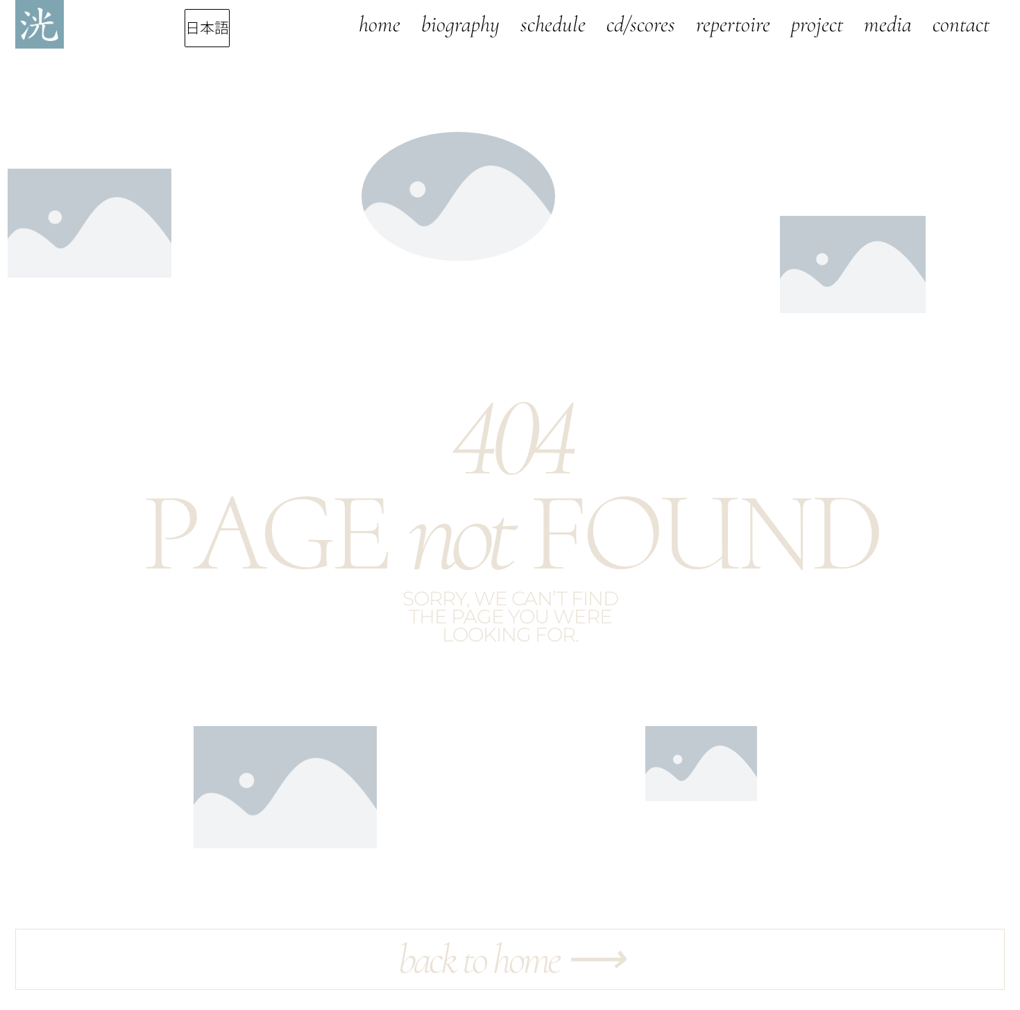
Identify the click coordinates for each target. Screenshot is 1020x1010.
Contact (961, 23)
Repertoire (733, 23)
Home (379, 23)
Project (817, 23)
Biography (460, 23)
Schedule (553, 23)
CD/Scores (640, 23)
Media (888, 23)
